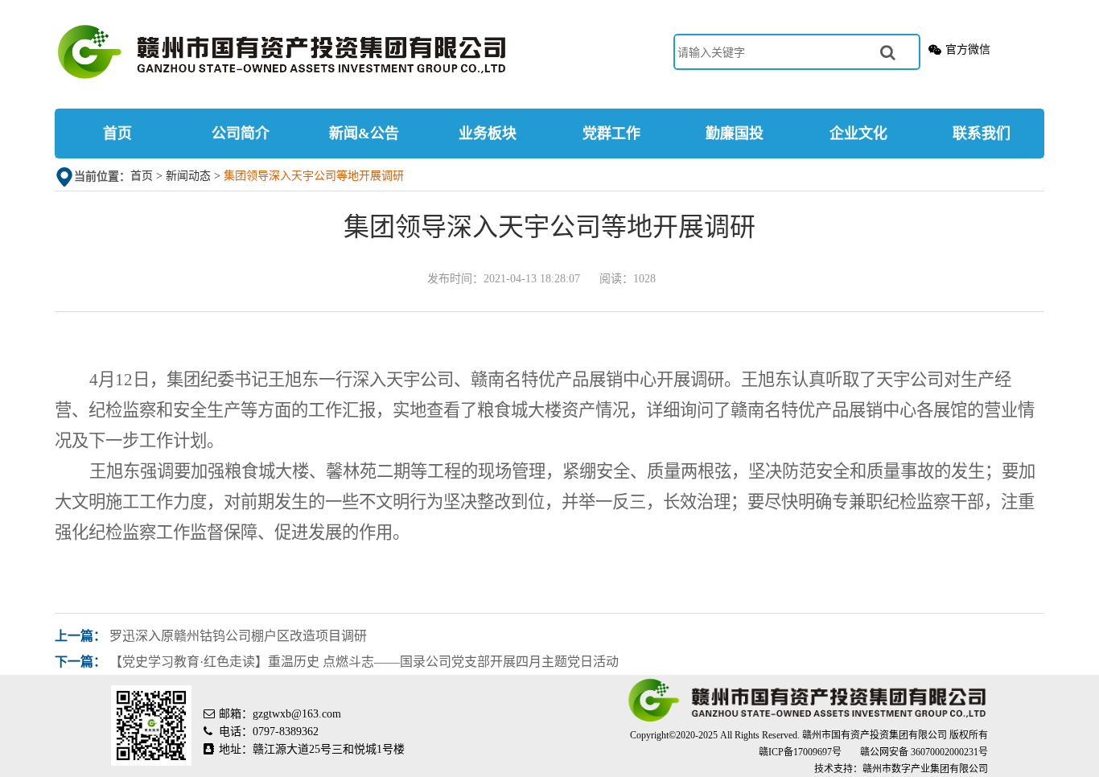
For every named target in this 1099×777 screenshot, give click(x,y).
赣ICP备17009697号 (801, 752)
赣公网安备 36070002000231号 (924, 752)
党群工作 (611, 133)
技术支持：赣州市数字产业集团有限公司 (901, 769)
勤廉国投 (735, 133)
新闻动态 (188, 176)
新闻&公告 (364, 133)
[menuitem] (117, 133)
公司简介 (241, 133)
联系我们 (982, 133)
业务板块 (488, 133)
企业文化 (858, 133)
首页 (117, 133)
